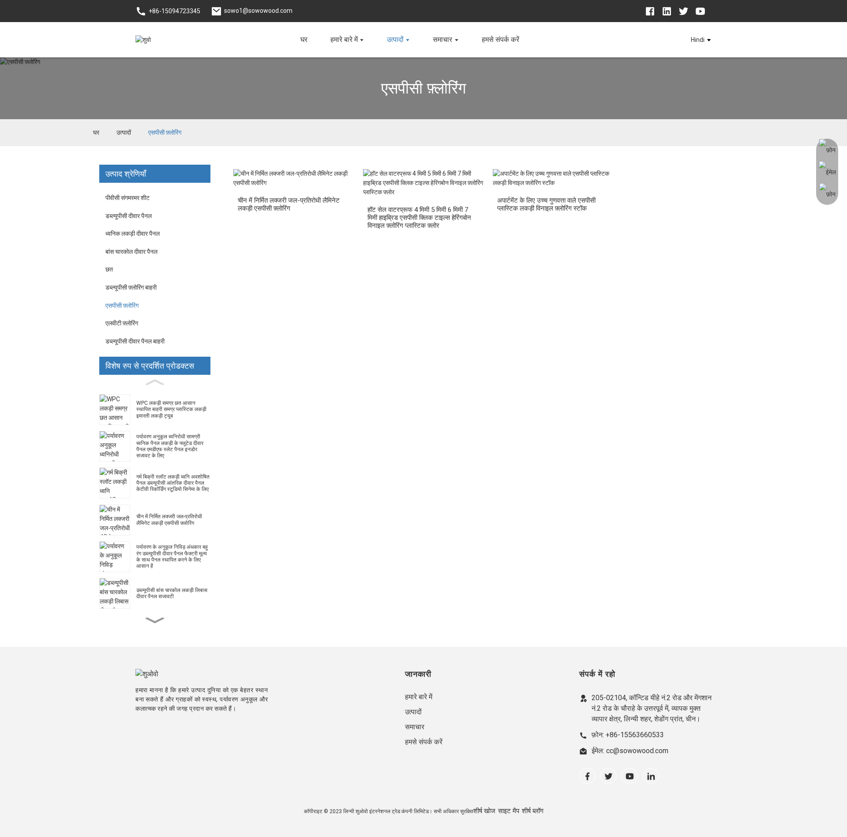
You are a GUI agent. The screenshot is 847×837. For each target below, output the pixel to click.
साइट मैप (508, 810)
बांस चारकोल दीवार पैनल (131, 251)
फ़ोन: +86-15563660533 (628, 735)
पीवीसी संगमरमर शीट (127, 197)
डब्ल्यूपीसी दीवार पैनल (128, 215)
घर (96, 132)
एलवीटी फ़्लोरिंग (121, 323)
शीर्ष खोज (484, 810)
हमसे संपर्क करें (423, 742)
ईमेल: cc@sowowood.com (630, 751)
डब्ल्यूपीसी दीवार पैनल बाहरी (135, 341)
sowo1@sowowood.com (258, 10)
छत (109, 269)
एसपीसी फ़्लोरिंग (164, 132)
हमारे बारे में (418, 697)
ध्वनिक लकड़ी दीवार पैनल (132, 233)
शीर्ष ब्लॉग (532, 810)
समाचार (414, 727)
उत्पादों (123, 132)
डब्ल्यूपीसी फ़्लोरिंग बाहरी (131, 287)
